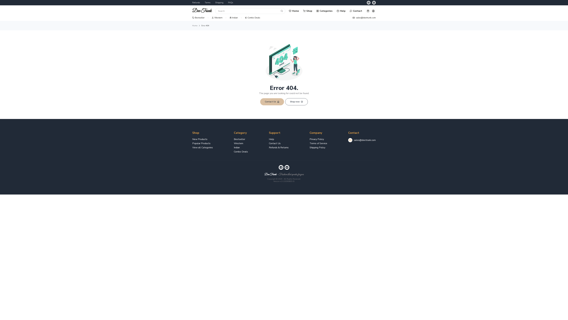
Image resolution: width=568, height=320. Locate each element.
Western (238, 143)
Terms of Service (318, 143)
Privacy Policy (317, 139)
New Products (199, 139)
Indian (237, 147)
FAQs (230, 2)
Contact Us (275, 143)
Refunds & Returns (279, 147)
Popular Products (201, 143)
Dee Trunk (270, 174)
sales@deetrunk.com (365, 140)
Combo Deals (241, 151)
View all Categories (202, 147)
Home (194, 25)
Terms (207, 2)
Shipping (219, 2)
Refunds (196, 2)
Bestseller (239, 139)
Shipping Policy (317, 147)
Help (271, 139)
